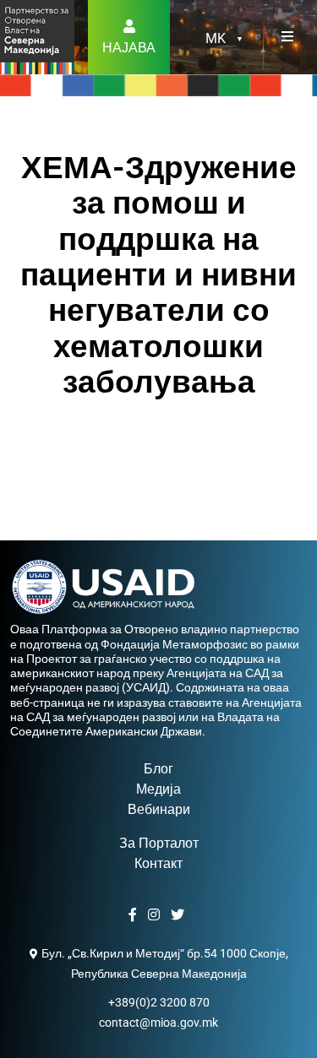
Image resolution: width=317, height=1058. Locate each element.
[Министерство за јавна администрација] (37, 36)
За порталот (159, 843)
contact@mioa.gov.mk (158, 1022)
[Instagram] (156, 915)
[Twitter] (179, 915)
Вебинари (159, 809)
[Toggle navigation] (287, 37)
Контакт (158, 863)
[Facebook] (135, 915)
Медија (158, 789)
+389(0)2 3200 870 (159, 1002)
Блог (158, 769)
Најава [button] (129, 48)
